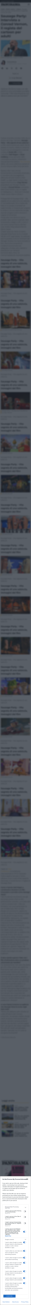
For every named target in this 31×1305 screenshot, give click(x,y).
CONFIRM (9, 1296)
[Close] (27, 1179)
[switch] (24, 1211)
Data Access (15, 1302)
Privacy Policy (24, 1302)
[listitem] (15, 1207)
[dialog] (15, 1240)
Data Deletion (6, 1302)
